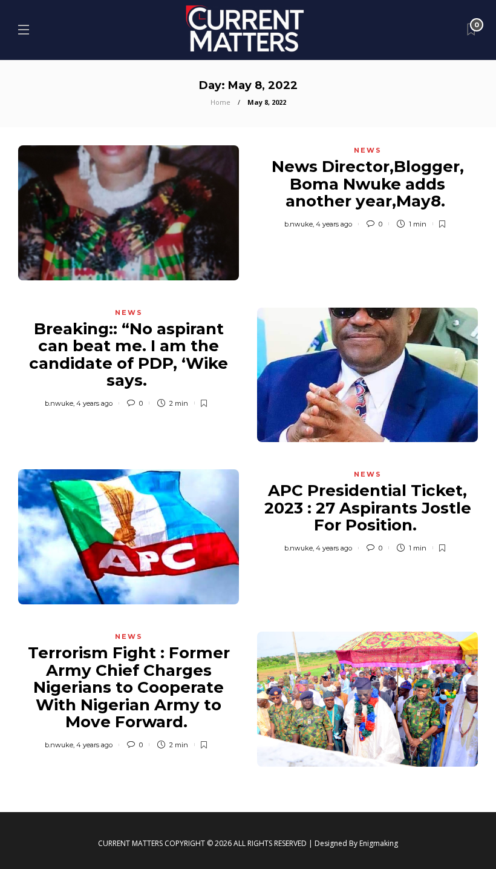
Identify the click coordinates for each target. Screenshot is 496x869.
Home (220, 102)
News (368, 150)
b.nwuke (298, 224)
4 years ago (334, 224)
